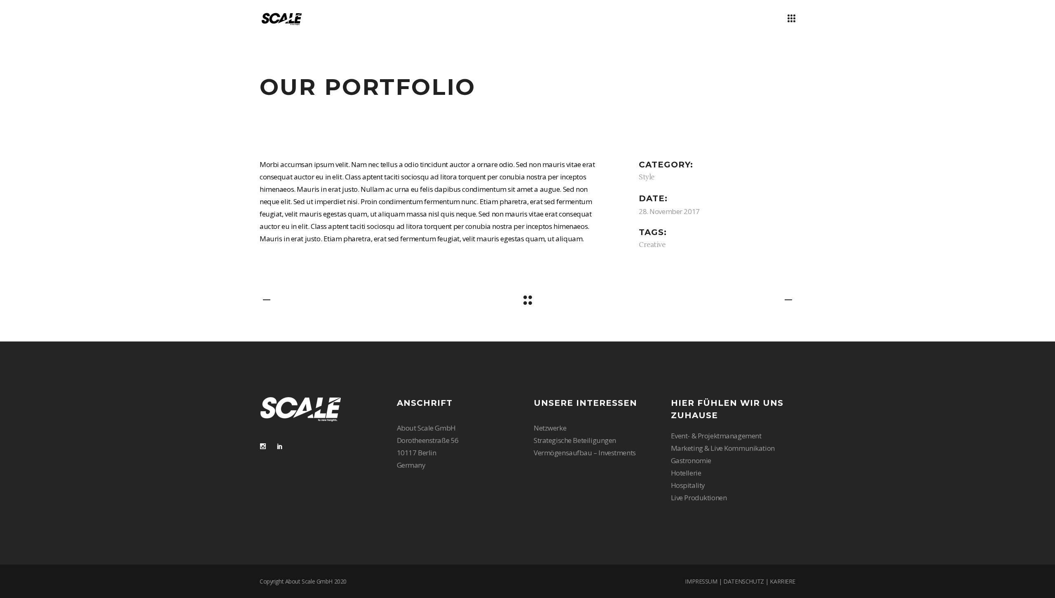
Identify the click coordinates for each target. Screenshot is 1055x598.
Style (646, 177)
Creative (652, 245)
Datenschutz (743, 581)
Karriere (782, 581)
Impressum (701, 581)
